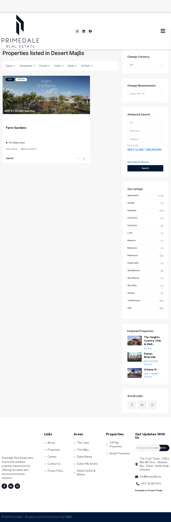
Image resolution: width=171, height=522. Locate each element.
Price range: (133, 145)
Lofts (130, 233)
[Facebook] (90, 31)
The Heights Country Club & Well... (152, 341)
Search (145, 168)
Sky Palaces (133, 278)
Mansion (131, 240)
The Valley (13, 142)
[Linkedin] (84, 31)
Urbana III (150, 369)
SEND (163, 448)
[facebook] (131, 405)
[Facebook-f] (4, 486)
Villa (129, 308)
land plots (132, 225)
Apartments (133, 195)
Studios (131, 293)
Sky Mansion (133, 270)
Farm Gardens (16, 127)
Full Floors (132, 218)
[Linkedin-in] (11, 486)
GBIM (68, 517)
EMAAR (9, 158)
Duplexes (131, 210)
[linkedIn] (142, 405)
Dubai (22, 142)
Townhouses (133, 300)
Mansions (132, 248)
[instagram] (152, 405)
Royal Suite (132, 263)
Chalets (131, 203)
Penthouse (132, 255)
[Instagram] (77, 31)
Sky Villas (132, 285)
